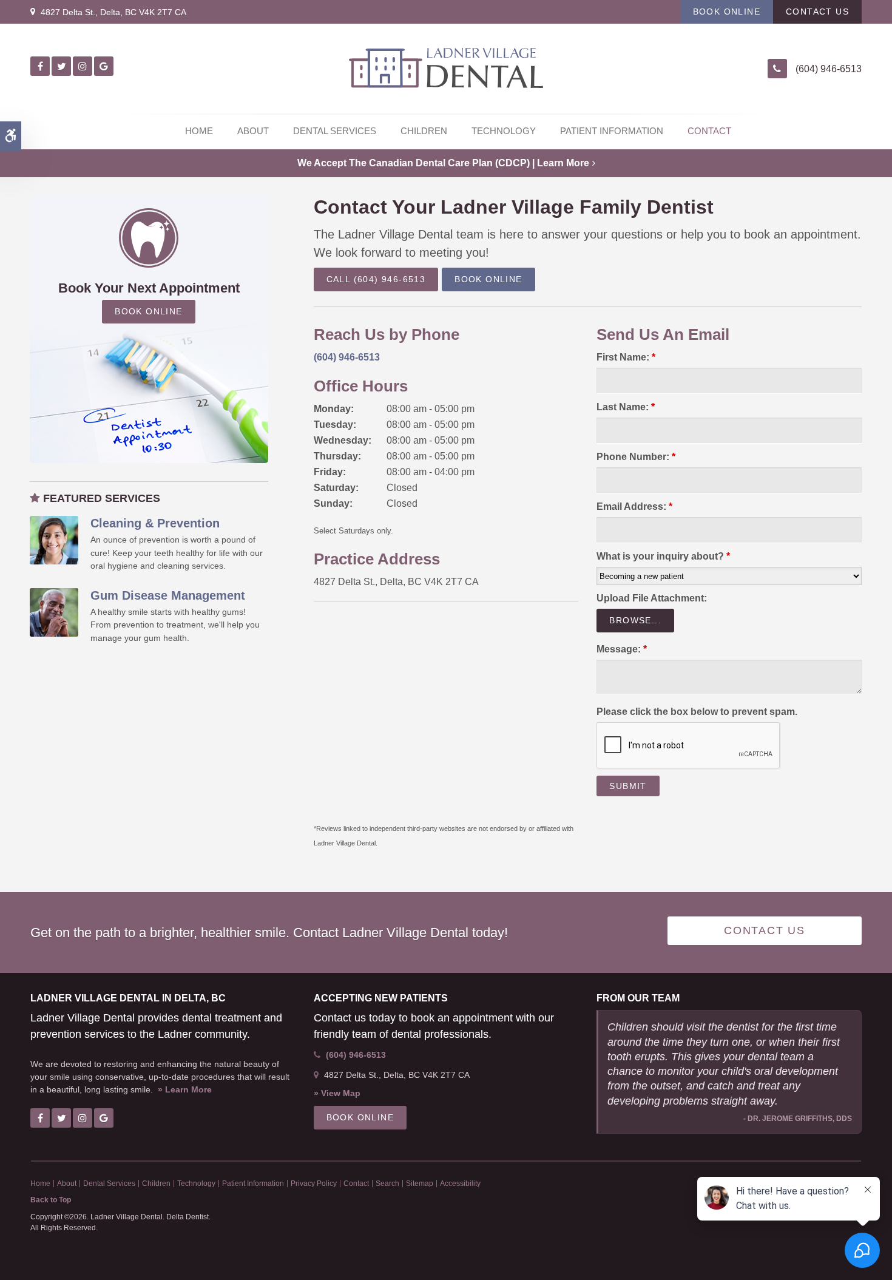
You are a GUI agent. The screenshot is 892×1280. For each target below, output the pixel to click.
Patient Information (611, 131)
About (253, 131)
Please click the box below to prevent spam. (696, 711)
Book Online (726, 11)
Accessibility (460, 1183)
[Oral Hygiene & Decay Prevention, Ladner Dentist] (54, 539)
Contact (709, 131)
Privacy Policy (314, 1183)
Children (423, 131)
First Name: (625, 357)
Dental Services (334, 131)
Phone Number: (635, 457)
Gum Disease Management (167, 595)
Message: (621, 649)
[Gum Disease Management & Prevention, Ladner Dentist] (54, 612)
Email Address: (634, 506)
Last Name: (625, 407)
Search (387, 1183)
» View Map (337, 1093)
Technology (503, 131)
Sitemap (419, 1183)
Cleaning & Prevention (155, 523)
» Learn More (185, 1089)
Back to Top (50, 1200)
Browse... (635, 620)
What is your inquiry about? (663, 556)
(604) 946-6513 (829, 69)
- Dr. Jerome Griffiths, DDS (797, 1118)
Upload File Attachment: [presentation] (651, 598)
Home (199, 131)
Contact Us (817, 11)
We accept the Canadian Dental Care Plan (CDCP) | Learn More (443, 163)
